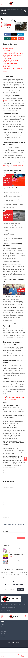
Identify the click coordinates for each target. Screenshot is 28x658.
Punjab (25, 574)
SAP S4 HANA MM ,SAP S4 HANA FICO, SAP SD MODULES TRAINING (17, 554)
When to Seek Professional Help (10, 63)
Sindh (2, 577)
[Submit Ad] (25, 3)
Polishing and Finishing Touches (10, 60)
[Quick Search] (25, 11)
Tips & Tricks (6, 475)
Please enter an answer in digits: (9, 528)
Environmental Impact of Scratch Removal (12, 68)
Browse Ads (3, 631)
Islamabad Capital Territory (7, 574)
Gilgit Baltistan (23, 572)
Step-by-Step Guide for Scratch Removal (12, 55)
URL (4, 515)
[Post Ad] (25, 459)
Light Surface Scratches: (8, 57)
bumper (5, 100)
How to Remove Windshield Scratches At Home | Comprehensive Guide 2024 (13, 398)
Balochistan (14, 572)
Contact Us (3, 633)
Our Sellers (3, 636)
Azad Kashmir (4, 572)
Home (2, 12)
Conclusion (5, 71)
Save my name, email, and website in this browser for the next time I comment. (13, 525)
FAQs (4, 73)
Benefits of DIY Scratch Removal (10, 66)
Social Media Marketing (14, 560)
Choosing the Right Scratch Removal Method (13, 53)
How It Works (4, 629)
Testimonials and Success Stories (10, 70)
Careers (2, 624)
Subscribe (20, 589)
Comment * (5, 486)
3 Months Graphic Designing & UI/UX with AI (17, 548)
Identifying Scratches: (8, 48)
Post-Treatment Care (7, 61)
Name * (4, 502)
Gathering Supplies (7, 50)
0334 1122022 (5, 613)
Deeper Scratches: (7, 58)
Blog (2, 626)
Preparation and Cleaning (9, 52)
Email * (4, 509)
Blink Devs (18, 642)
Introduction (6, 47)
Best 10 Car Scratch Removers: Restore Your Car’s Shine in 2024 (13, 166)
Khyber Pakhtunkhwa (18, 574)
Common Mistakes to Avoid (9, 65)
